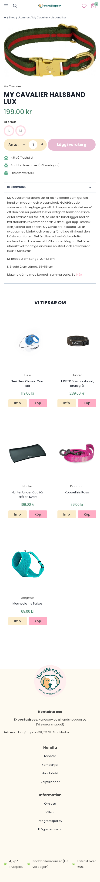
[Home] (5, 17)
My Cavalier (12, 86)
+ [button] (42, 144)
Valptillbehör (50, 782)
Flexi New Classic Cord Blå (27, 383)
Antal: (13, 144)
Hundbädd (50, 773)
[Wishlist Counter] (84, 6)
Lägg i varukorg (71, 144)
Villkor (50, 812)
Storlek (10, 122)
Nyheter (50, 756)
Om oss (50, 803)
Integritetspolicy (50, 821)
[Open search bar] (15, 6)
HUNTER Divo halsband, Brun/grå (77, 383)
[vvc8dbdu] (50, 50)
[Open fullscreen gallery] (91, 72)
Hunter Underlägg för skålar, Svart (27, 494)
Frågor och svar (50, 829)
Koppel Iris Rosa (77, 492)
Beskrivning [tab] (17, 187)
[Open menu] (6, 5)
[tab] (50, 72)
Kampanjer (50, 764)
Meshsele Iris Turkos (28, 603)
